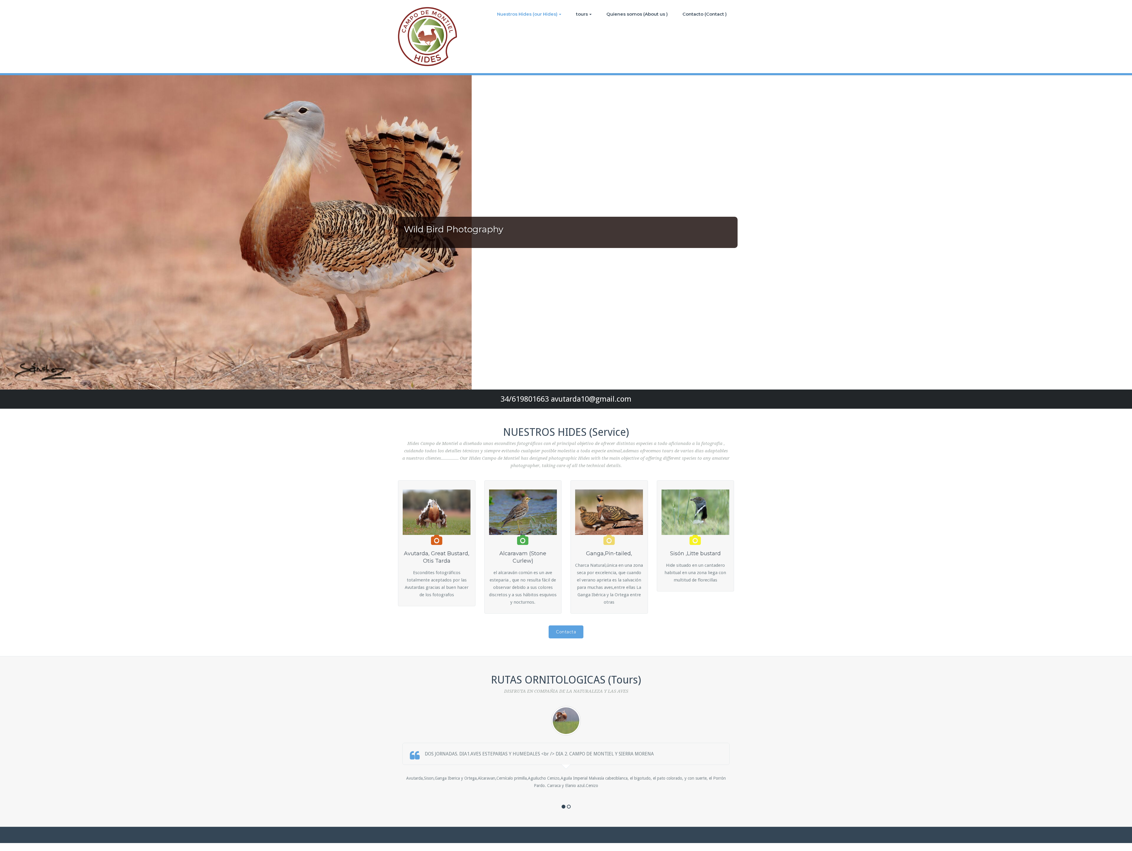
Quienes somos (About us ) (637, 14)
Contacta (566, 632)
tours (582, 14)
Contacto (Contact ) (704, 14)
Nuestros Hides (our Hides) (527, 14)
